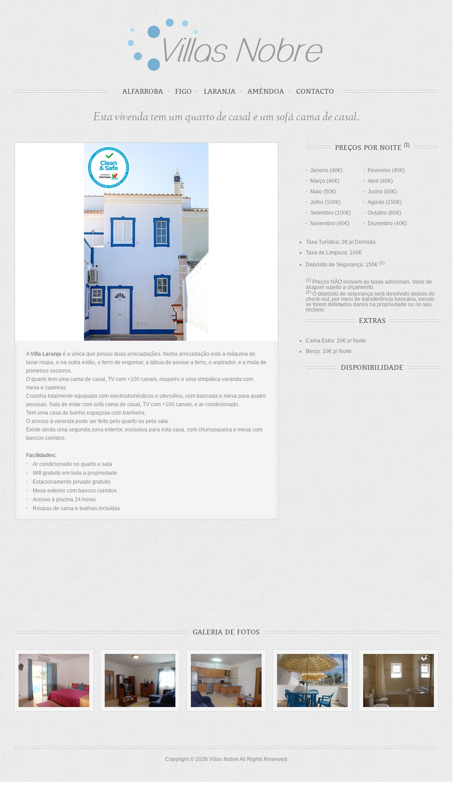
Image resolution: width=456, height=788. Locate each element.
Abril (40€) (380, 181)
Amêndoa (265, 92)
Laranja (220, 92)
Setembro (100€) (330, 213)
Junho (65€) (382, 191)
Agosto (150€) (385, 202)
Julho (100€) (325, 202)
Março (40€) (324, 181)
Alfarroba (142, 92)
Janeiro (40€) (326, 170)
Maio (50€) (323, 191)
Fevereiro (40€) (386, 170)
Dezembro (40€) (387, 223)
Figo (183, 92)
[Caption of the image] (140, 680)
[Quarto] (54, 680)
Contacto (315, 92)
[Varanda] (312, 680)
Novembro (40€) (330, 223)
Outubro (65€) (384, 213)
